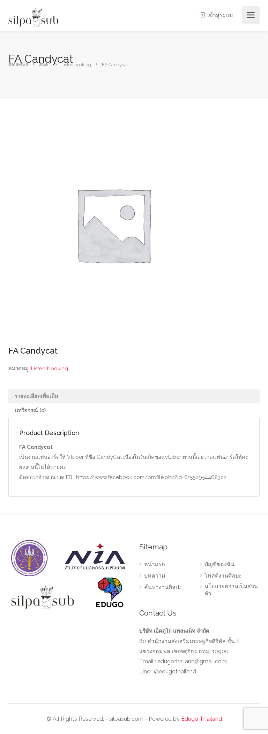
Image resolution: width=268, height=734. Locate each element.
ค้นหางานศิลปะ (163, 587)
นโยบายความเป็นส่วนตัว (231, 590)
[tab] (134, 396)
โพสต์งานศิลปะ (223, 575)
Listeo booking (49, 368)
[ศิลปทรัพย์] (33, 17)
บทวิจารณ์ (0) (30, 410)
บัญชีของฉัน (219, 564)
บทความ (154, 575)
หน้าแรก (154, 564)
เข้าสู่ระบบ (219, 15)
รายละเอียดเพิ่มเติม (36, 396)
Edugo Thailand (201, 719)
